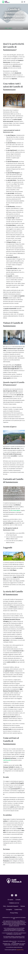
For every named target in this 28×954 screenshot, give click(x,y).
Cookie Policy (18, 910)
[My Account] (22, 2)
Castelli (10, 28)
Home (6, 28)
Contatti (18, 900)
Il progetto (9, 910)
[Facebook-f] (12, 895)
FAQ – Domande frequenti (10, 906)
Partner (23, 906)
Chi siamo (10, 900)
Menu (24, 2)
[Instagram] (16, 895)
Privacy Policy (14, 913)
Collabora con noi (14, 903)
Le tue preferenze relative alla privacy (14, 947)
